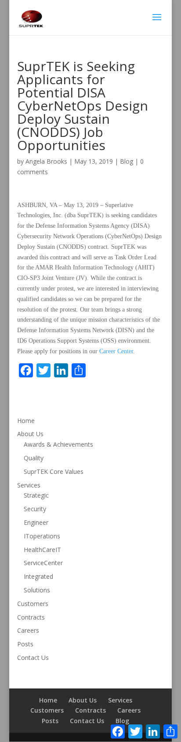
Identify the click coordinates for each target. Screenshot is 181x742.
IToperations (42, 536)
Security (35, 509)
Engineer (36, 522)
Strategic (36, 495)
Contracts (31, 617)
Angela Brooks (46, 161)
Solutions (37, 590)
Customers (32, 603)
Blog (126, 161)
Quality (33, 458)
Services (28, 485)
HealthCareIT (42, 549)
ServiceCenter (43, 563)
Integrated (38, 576)
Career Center (116, 351)
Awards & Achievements (58, 444)
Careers (28, 630)
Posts (25, 644)
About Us (30, 434)
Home (26, 420)
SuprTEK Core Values (53, 471)
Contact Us (33, 657)
